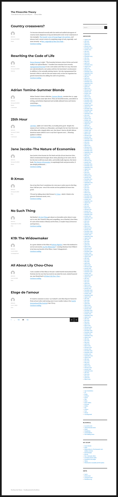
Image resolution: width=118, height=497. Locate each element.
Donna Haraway (35, 62)
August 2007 (87, 276)
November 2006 (88, 292)
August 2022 (87, 75)
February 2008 (88, 266)
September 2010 (88, 218)
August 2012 (87, 184)
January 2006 (87, 308)
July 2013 (86, 170)
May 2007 (86, 282)
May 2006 (86, 302)
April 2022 (87, 78)
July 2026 (86, 41)
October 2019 (87, 103)
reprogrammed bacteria (37, 67)
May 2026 (86, 43)
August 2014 (87, 154)
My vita (86, 454)
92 (28, 320)
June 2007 (87, 280)
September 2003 (88, 356)
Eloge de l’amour (25, 292)
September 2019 (88, 105)
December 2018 (88, 108)
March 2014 (87, 159)
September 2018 (88, 113)
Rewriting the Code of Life (32, 56)
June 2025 (87, 53)
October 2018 (87, 112)
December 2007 (88, 270)
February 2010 (88, 228)
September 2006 (88, 295)
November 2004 (88, 332)
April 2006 (87, 303)
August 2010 (87, 219)
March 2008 (87, 265)
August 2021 (87, 85)
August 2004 (87, 337)
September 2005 (88, 315)
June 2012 (86, 187)
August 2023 (87, 66)
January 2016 (87, 137)
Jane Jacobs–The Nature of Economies (43, 149)
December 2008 (88, 251)
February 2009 (88, 248)
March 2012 (87, 192)
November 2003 (88, 352)
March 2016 (87, 133)
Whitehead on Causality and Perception (94, 462)
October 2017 (87, 120)
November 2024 (88, 56)
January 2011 (87, 211)
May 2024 (86, 61)
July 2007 (86, 278)
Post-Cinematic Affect (90, 456)
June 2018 (86, 115)
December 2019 (88, 100)
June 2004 (87, 340)
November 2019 (88, 102)
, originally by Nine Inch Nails (52, 41)
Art (85, 392)
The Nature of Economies (42, 162)
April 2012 (87, 191)
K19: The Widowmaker (29, 238)
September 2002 (88, 371)
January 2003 (87, 369)
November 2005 (88, 312)
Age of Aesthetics (88, 391)
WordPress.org (88, 479)
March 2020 (87, 96)
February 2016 (88, 135)
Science (13, 71)
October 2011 (87, 199)
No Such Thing (23, 211)
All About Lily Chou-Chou (32, 265)
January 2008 (87, 268)
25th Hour (19, 119)
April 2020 (87, 95)
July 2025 (86, 51)
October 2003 (87, 354)
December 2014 (88, 149)
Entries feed (87, 476)
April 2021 (87, 86)
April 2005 (87, 324)
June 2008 (87, 260)
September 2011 (88, 201)
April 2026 (87, 44)
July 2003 (86, 359)
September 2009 (88, 236)
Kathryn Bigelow (56, 244)
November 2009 (88, 233)
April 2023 (87, 68)
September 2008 (88, 255)
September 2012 (88, 182)
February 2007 (88, 287)
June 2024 (87, 59)
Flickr (85, 447)
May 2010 (86, 223)
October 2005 (87, 313)
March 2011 (87, 207)
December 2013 (88, 164)
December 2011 (88, 196)
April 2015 (87, 144)
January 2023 (87, 70)
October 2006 (87, 293)
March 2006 (87, 305)
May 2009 (86, 243)
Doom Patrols (87, 446)
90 (19, 320)
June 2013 (86, 172)
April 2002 (87, 377)
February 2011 (87, 209)
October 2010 (87, 216)
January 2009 (87, 250)
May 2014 (86, 155)
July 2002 (86, 372)
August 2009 (87, 238)
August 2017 (87, 123)
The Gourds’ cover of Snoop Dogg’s (55, 37)
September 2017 (88, 122)
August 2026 (87, 39)
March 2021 (87, 88)
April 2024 (87, 63)
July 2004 (86, 339)
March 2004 (87, 345)
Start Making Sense (89, 434)
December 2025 (88, 48)
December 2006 (88, 290)
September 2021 (88, 83)
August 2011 (87, 202)
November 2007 (88, 271)
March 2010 (87, 226)
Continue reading (35, 44)
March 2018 (87, 117)
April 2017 (87, 125)
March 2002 (87, 379)
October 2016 (87, 130)
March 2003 (87, 366)
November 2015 (88, 139)
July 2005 (86, 319)
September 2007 (88, 275)
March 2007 (87, 285)
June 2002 (87, 374)
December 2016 (88, 128)
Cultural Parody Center (90, 427)
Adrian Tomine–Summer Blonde (37, 90)
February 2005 (88, 327)
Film (12, 134)
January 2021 (87, 91)
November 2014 (88, 150)
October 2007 (87, 273)
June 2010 (86, 221)
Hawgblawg (87, 431)
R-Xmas (17, 179)
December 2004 (88, 330)
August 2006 (87, 297)
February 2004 (88, 347)
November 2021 (88, 81)
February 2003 (88, 367)
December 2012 (88, 179)
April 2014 (87, 157)
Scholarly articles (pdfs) (90, 457)
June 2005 (87, 320)
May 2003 (86, 362)
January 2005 (87, 329)
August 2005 (87, 317)
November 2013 (88, 165)
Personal (86, 404)
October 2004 (87, 334)
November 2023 (88, 65)
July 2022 (86, 76)
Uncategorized (15, 253)
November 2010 (88, 214)
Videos (86, 461)
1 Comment (14, 107)
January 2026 (87, 46)
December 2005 (88, 310)
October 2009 (87, 234)
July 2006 (86, 298)
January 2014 (87, 162)
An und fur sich (88, 426)
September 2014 (88, 152)
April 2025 (87, 54)
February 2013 (88, 176)
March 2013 (87, 174)
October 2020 (87, 93)
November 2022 (88, 71)
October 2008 (87, 253)
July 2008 (86, 258)
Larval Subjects (88, 432)
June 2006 (87, 300)
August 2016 (87, 132)
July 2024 (86, 58)
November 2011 (88, 197)
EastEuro (86, 396)
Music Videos (87, 402)
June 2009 (87, 241)
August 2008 (87, 256)
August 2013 (87, 169)
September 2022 (88, 73)
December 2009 (88, 231)
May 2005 (86, 322)
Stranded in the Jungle (90, 459)
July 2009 (86, 239)
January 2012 (87, 194)
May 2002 (86, 376)
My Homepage (88, 452)
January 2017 (87, 127)
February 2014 (88, 160)
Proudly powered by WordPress (31, 490)
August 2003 (87, 357)
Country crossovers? (28, 26)
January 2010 (87, 229)
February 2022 (88, 80)
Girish (86, 429)
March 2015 (87, 145)
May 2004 (86, 342)
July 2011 (86, 204)
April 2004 (87, 344)
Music (12, 41)
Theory (86, 412)
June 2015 (86, 142)
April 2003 (87, 364)
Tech (85, 411)
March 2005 (87, 325)
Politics (86, 406)
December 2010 (88, 213)
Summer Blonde (57, 96)
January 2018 (87, 118)
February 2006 (88, 307)
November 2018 (88, 110)
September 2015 (88, 140)
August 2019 (87, 107)
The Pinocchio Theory (23, 12)
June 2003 (86, 361)
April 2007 (87, 283)
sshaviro (13, 36)
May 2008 (86, 261)
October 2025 (87, 49)
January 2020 (87, 98)
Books (12, 105)
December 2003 (88, 350)
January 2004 (87, 349)
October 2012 (87, 181)
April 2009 (87, 244)
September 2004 (88, 335)
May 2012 (86, 189)
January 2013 (87, 177)
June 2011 (86, 206)
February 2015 (88, 147)
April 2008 (87, 263)
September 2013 (88, 167)
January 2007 (87, 288)
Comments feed (88, 477)
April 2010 (87, 224)
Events (86, 397)
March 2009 (87, 246)
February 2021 (88, 90)
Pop (85, 407)
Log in (86, 474)
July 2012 (86, 186)
